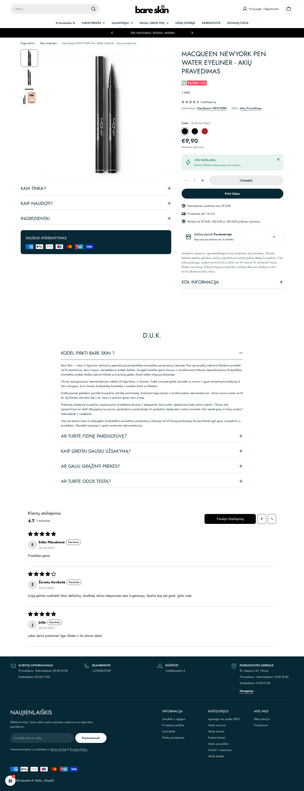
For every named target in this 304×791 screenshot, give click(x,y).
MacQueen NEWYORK (212, 108)
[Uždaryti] (278, 159)
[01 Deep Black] (194, 131)
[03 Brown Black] (185, 131)
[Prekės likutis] (274, 236)
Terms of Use (58, 749)
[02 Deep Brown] (204, 131)
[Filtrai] (261, 519)
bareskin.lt (27, 780)
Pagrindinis (28, 43)
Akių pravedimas (250, 108)
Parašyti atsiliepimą (230, 518)
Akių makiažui (48, 43)
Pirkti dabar (232, 194)
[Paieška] (93, 8)
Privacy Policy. (79, 749)
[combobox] (54, 9)
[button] (112, 32)
